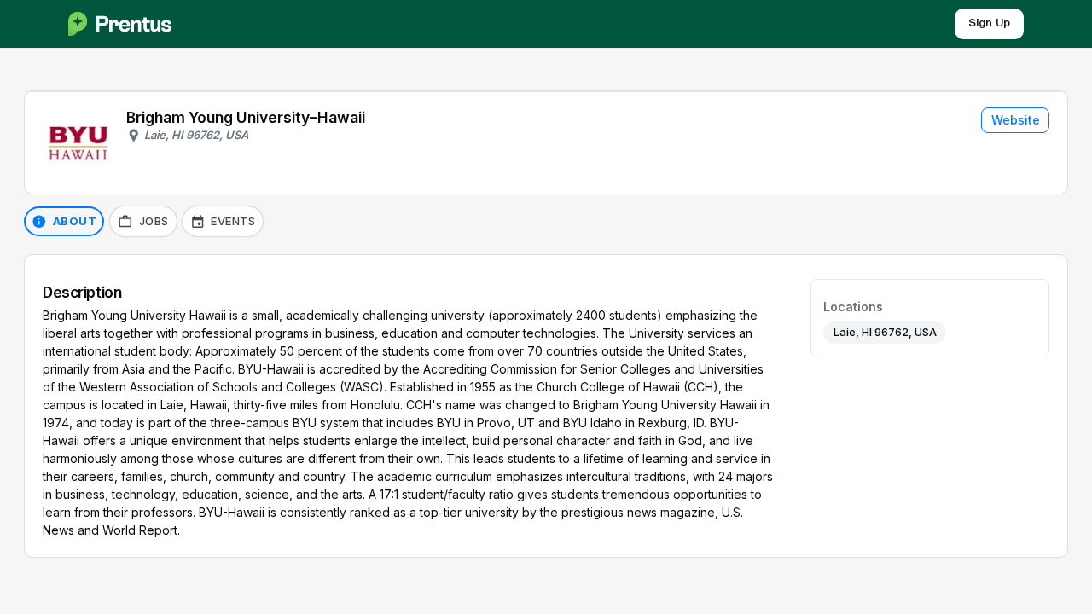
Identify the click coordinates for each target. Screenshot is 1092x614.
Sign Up (989, 23)
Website (1015, 120)
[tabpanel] (546, 406)
